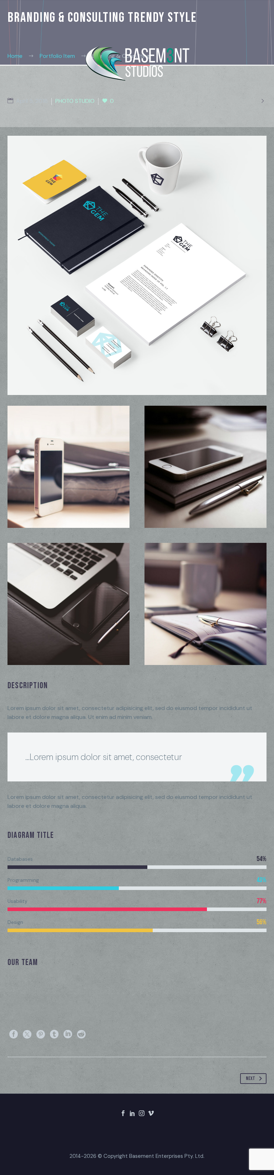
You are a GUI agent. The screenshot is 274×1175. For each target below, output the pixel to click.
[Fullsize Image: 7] (205, 604)
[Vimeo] (151, 1113)
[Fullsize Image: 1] (205, 467)
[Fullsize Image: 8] (68, 467)
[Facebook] (13, 1034)
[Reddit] (81, 1034)
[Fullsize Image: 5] (68, 604)
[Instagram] (141, 1113)
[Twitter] (27, 1034)
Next (250, 1078)
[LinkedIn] (68, 1034)
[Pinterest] (40, 1034)
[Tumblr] (54, 1034)
